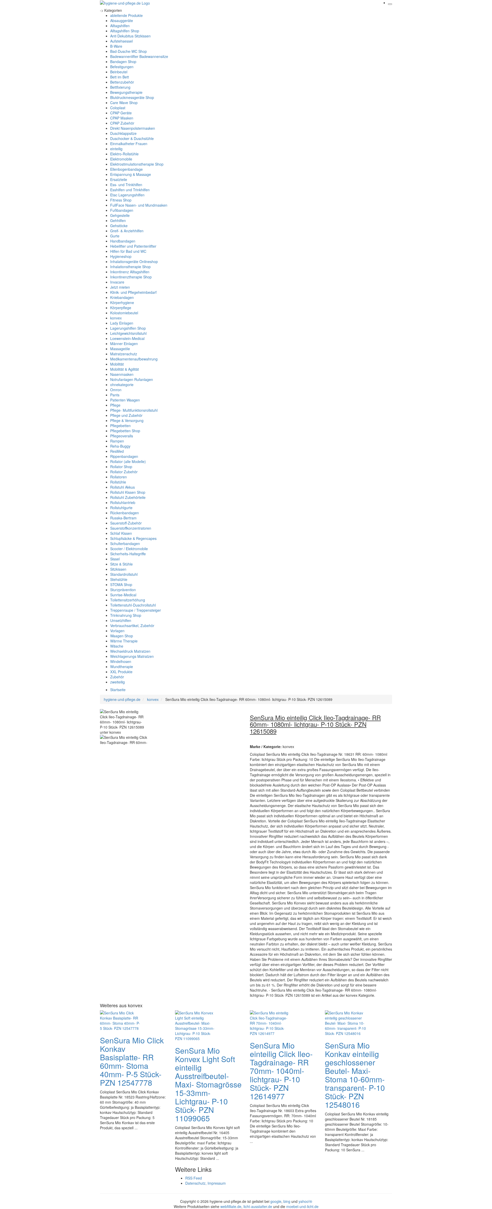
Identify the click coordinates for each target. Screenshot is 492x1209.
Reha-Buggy (120, 446)
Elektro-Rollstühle (124, 153)
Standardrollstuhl (124, 574)
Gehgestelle (120, 215)
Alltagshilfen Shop (124, 30)
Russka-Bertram (123, 517)
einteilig (116, 148)
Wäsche (116, 646)
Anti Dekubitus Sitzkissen (130, 35)
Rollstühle (118, 482)
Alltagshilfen (120, 25)
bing (286, 1201)
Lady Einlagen (121, 323)
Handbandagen (122, 241)
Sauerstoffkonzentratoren (130, 528)
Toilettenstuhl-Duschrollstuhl (133, 605)
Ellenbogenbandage (126, 169)
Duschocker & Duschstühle (132, 138)
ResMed (117, 451)
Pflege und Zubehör (126, 415)
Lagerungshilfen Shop (128, 328)
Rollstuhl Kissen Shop (127, 492)
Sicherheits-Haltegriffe (128, 553)
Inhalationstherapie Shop (130, 266)
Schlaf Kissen (121, 533)
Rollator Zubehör (124, 471)
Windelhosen (120, 661)
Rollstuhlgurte (121, 507)
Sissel (115, 558)
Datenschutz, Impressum (205, 1183)
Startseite (118, 689)
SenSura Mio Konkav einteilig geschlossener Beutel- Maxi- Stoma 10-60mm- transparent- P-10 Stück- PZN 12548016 (355, 1075)
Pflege (115, 405)
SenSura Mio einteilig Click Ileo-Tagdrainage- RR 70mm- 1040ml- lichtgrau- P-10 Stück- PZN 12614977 (281, 1071)
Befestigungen (122, 66)
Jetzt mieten (120, 287)
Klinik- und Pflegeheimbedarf (133, 292)
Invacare (117, 282)
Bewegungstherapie (126, 92)
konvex (116, 317)
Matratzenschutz (123, 353)
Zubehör (117, 676)
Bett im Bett (119, 76)
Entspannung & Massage (130, 174)
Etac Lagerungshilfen (127, 194)
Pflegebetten (120, 425)
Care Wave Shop (124, 102)
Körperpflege (120, 307)
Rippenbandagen (124, 456)
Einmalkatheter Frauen (128, 143)
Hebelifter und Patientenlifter (133, 246)
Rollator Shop (121, 466)
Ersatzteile (118, 179)
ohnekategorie (122, 384)
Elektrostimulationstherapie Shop (136, 164)
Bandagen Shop (123, 61)
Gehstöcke (119, 225)
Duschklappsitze (123, 133)
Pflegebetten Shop (125, 430)
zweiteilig (117, 681)
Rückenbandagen (124, 512)
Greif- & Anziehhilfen (127, 230)
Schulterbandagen (125, 543)
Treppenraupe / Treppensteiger (135, 610)
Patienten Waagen (125, 399)
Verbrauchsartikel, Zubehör (132, 625)
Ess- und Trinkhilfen (126, 184)
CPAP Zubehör (122, 123)
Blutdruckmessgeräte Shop (132, 97)
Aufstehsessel (121, 41)
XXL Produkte (121, 671)
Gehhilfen (118, 220)
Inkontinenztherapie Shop (131, 276)
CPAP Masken (121, 117)
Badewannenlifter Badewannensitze (139, 56)
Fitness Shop (120, 200)
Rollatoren (118, 476)
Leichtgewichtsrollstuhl (128, 333)
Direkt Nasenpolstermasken (132, 128)
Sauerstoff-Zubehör (126, 523)
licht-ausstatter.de (257, 1206)
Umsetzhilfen (120, 620)
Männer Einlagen (124, 343)
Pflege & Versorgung (127, 420)
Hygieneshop (120, 256)
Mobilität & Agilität (124, 369)
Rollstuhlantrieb (122, 502)
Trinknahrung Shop (125, 615)
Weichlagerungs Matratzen (132, 656)
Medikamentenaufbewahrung (134, 358)
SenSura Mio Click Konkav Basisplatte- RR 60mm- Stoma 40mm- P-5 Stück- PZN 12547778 (132, 1061)
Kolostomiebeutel (124, 312)
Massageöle (120, 348)
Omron (115, 389)
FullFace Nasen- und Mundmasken (138, 205)
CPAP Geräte (121, 112)
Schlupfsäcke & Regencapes (133, 538)
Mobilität (117, 364)
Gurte (114, 235)
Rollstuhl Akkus (122, 487)
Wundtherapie (121, 666)
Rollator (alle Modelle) (128, 461)
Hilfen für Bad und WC (128, 251)
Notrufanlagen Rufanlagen (131, 379)
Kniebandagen (122, 297)
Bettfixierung (120, 87)
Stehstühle (118, 579)
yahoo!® (305, 1201)
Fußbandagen (121, 210)
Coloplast (117, 107)
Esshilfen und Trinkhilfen (130, 189)
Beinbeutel (118, 71)
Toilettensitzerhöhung (127, 599)
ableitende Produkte (126, 15)
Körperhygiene (122, 302)
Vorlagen (117, 630)
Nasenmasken (122, 374)
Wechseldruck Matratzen (130, 651)
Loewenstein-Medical (127, 338)
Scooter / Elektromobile (129, 548)
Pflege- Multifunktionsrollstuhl (134, 410)
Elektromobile (121, 159)
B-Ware (116, 46)
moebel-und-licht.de (302, 1206)
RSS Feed (193, 1178)
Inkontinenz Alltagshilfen (129, 271)
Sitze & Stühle (121, 564)
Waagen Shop (121, 635)
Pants (114, 394)
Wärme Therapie (124, 640)
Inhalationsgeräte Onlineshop (134, 261)
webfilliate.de (230, 1206)
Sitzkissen (118, 569)
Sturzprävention (123, 589)
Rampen (117, 441)
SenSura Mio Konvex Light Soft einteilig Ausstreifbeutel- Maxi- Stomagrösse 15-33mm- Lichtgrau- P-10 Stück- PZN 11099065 (208, 1084)
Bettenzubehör (122, 82)
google (275, 1201)
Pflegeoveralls (121, 435)
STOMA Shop (121, 584)
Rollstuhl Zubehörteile (128, 497)
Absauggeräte (121, 20)
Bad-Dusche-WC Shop (128, 51)
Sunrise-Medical (123, 594)
